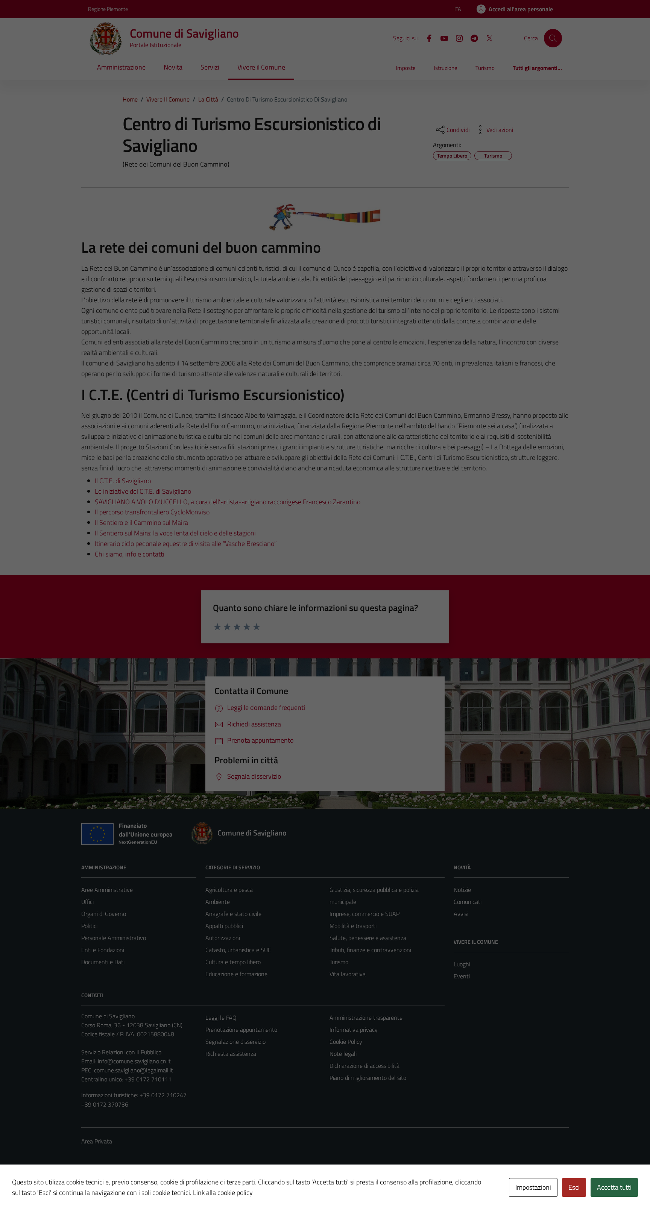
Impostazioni (533, 1187)
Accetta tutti (614, 1187)
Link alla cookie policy (223, 1192)
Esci (574, 1187)
